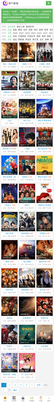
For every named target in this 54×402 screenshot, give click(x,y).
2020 (51, 33)
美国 (44, 36)
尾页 (39, 385)
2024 (27, 33)
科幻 (36, 29)
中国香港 (22, 36)
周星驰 (21, 39)
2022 (39, 33)
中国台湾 (31, 36)
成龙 (15, 39)
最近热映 (11, 26)
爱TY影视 (13, 3)
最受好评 (30, 26)
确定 (15, 390)
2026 (15, 33)
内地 (15, 36)
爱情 (20, 29)
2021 (45, 33)
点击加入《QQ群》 (10, 11)
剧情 (41, 29)
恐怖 (31, 29)
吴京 (42, 39)
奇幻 (51, 29)
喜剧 (15, 29)
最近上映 (21, 26)
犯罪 (46, 29)
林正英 (35, 39)
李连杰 (28, 39)
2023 (33, 33)
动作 (25, 29)
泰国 (38, 36)
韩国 (49, 36)
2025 (21, 33)
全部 (10, 29)
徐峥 (47, 39)
